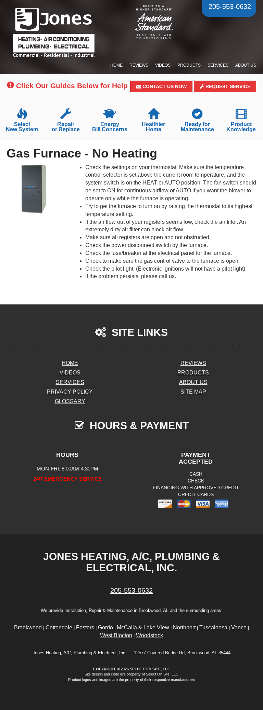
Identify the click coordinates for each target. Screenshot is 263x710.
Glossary (70, 401)
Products (189, 65)
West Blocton (116, 635)
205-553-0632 (131, 590)
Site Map (193, 392)
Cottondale (59, 627)
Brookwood (28, 627)
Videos (163, 65)
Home (116, 65)
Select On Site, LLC (150, 669)
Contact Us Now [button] (164, 86)
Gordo (105, 627)
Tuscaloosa (213, 627)
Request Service (227, 86)
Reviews (138, 65)
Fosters (85, 627)
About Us (245, 65)
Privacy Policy (70, 392)
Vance (239, 627)
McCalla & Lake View (143, 627)
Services (218, 65)
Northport (184, 627)
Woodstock (149, 635)
